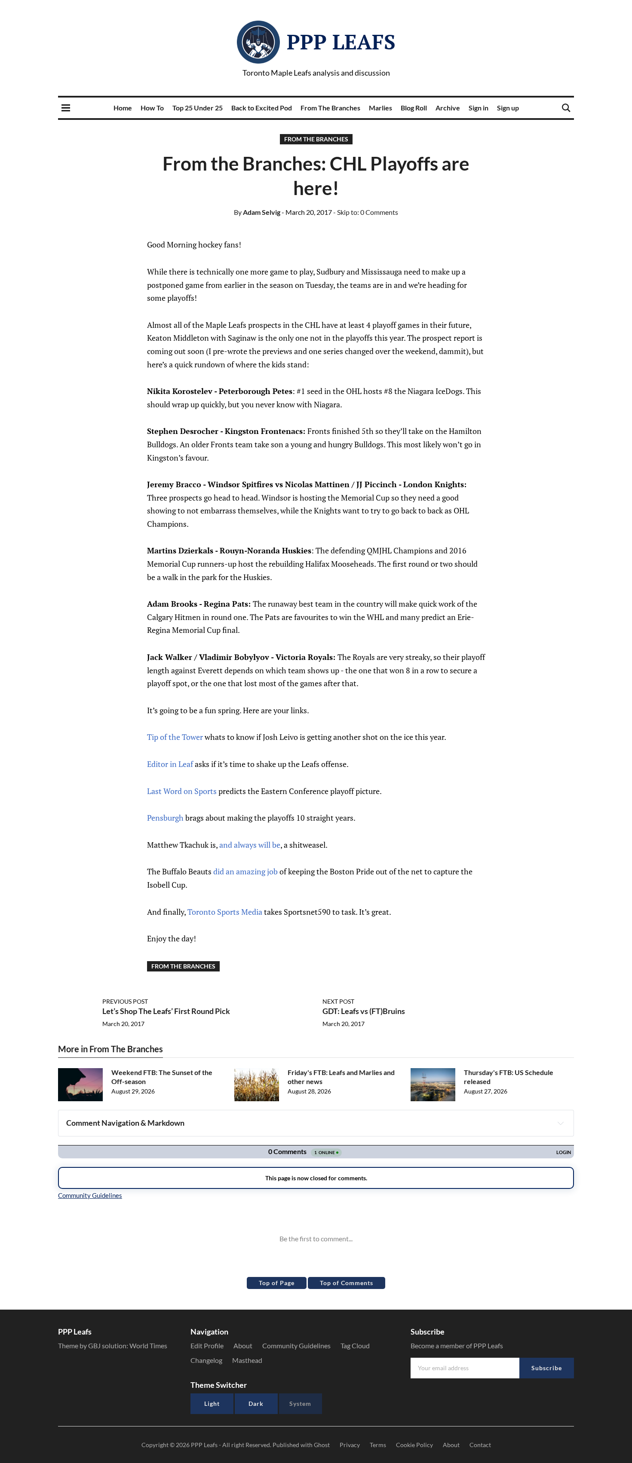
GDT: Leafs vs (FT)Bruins (363, 1011)
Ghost (322, 1444)
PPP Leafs (341, 41)
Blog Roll (414, 108)
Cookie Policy (414, 1444)
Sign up (508, 108)
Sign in (478, 108)
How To (152, 108)
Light (212, 1403)
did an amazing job (245, 871)
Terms (378, 1444)
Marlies (380, 108)
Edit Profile (207, 1345)
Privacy (350, 1444)
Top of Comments (346, 1282)
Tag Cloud (355, 1345)
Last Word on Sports (182, 791)
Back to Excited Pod (261, 108)
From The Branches (330, 108)
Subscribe (546, 1367)
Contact (480, 1444)
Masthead (247, 1360)
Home (123, 108)
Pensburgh (166, 817)
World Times (148, 1345)
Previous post (125, 1001)
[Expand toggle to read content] (560, 1123)
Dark (256, 1403)
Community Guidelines (296, 1345)
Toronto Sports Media (225, 912)
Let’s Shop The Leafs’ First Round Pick (166, 1011)
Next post (338, 1001)
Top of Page (277, 1282)
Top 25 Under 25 (197, 108)
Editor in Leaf (171, 764)
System (300, 1403)
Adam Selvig (257, 212)
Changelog (206, 1360)
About (242, 1345)
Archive (448, 108)
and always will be (249, 845)
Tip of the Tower (175, 737)
